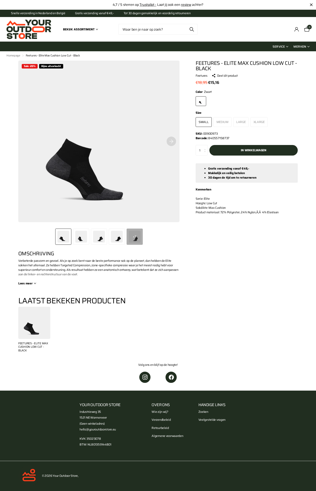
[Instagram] (144, 377)
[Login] (297, 29)
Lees (25, 283)
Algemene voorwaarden (167, 435)
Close (311, 5)
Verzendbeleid (161, 419)
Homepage (13, 55)
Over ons (161, 405)
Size (198, 113)
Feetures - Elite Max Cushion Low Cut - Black (33, 347)
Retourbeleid (160, 428)
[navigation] (63, 237)
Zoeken (192, 29)
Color (204, 92)
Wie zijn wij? (160, 411)
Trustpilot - (148, 4)
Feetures (201, 75)
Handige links (211, 405)
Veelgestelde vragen (212, 419)
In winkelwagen (253, 150)
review (186, 4)
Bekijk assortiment (79, 29)
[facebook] (171, 377)
